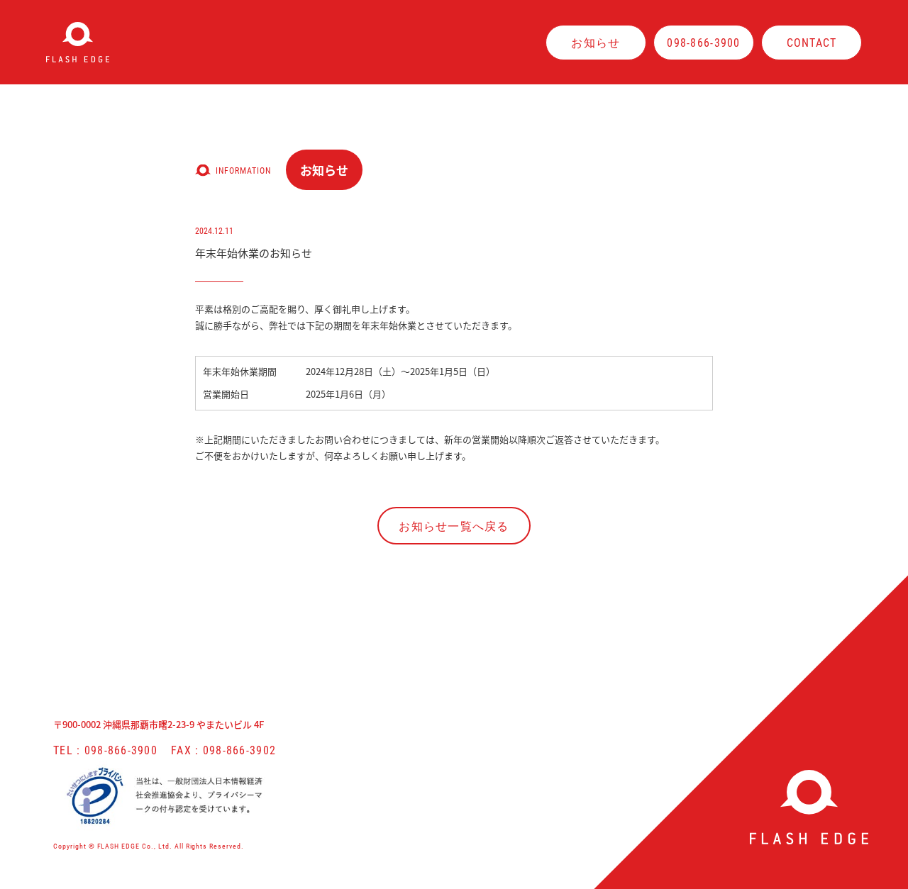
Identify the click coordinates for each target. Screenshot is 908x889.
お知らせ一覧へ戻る (454, 525)
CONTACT (812, 42)
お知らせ (595, 42)
